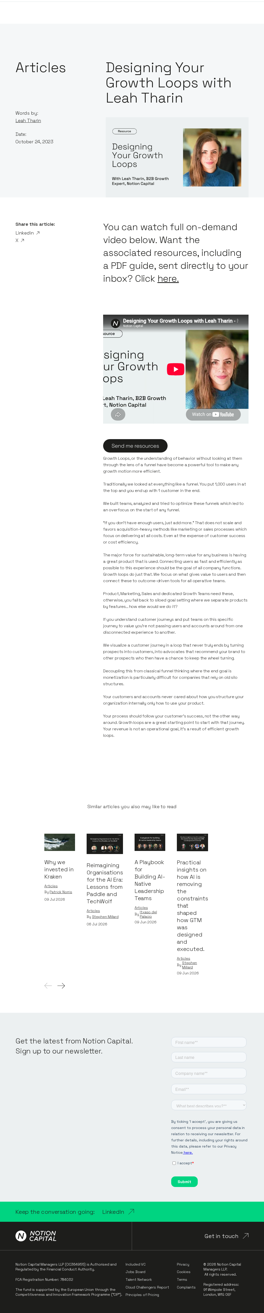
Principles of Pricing (142, 1294)
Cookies (184, 1271)
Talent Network (139, 1279)
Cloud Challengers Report (147, 1287)
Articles (51, 886)
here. (168, 279)
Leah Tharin (28, 120)
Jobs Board (135, 1271)
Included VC (136, 1264)
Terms (182, 1279)
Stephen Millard (105, 917)
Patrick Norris (61, 892)
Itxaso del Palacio (148, 914)
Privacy (183, 1264)
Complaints (186, 1287)
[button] (61, 985)
